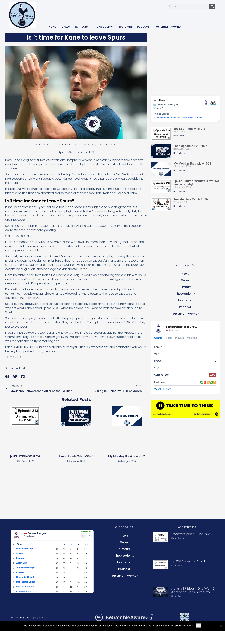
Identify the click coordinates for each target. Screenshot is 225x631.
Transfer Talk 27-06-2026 (190, 199)
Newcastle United (25, 577)
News (52, 27)
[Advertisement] (76, 490)
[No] (220, 626)
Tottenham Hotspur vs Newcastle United (177, 117)
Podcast (143, 27)
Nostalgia (125, 27)
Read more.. (178, 538)
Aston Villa (21, 563)
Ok (198, 625)
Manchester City (24, 548)
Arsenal (20, 553)
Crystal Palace (23, 591)
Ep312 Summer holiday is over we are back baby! (196, 182)
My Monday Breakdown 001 (127, 456)
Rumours (81, 27)
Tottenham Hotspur (25, 567)
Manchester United (25, 582)
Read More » (179, 136)
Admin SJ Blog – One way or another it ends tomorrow (193, 590)
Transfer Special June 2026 (191, 534)
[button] (7, 376)
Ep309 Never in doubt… (189, 561)
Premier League (37, 533)
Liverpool (20, 558)
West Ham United (25, 586)
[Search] (212, 6)
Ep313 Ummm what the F (25, 456)
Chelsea (20, 572)
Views (66, 27)
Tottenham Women (168, 27)
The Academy (103, 27)
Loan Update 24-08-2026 (76, 456)
